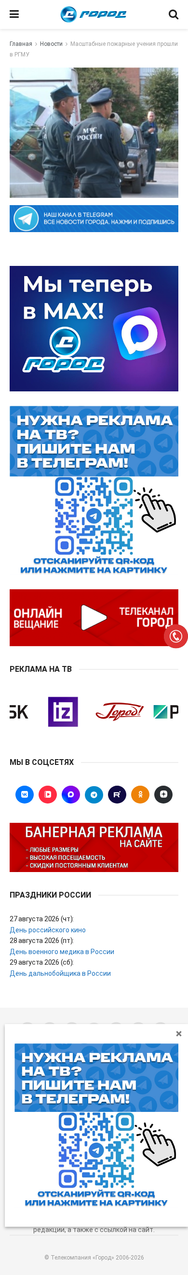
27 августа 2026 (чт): (42, 919)
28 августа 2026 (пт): (42, 940)
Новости (51, 44)
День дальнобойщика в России (60, 973)
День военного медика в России (62, 952)
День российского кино (48, 930)
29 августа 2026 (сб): (42, 962)
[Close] (179, 1033)
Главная (21, 44)
